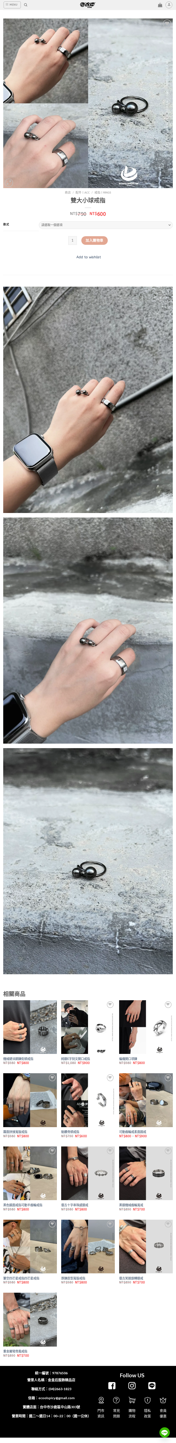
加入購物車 (94, 240)
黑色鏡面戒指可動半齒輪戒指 (22, 1205)
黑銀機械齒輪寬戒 (131, 1205)
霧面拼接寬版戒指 (15, 1132)
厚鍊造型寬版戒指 (73, 1278)
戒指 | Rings (102, 192)
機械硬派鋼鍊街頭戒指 (18, 1059)
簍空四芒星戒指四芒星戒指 (21, 1278)
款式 (6, 224)
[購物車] (160, 5)
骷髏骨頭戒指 (70, 1132)
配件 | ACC (83, 192)
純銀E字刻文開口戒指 (75, 1059)
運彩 (81, 1430)
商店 (68, 192)
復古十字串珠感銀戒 (74, 1205)
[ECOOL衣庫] (88, 5)
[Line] (164, 1432)
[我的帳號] (168, 5)
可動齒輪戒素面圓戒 (132, 1132)
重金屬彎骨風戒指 (15, 1351)
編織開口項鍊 (128, 1059)
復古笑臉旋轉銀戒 (131, 1278)
